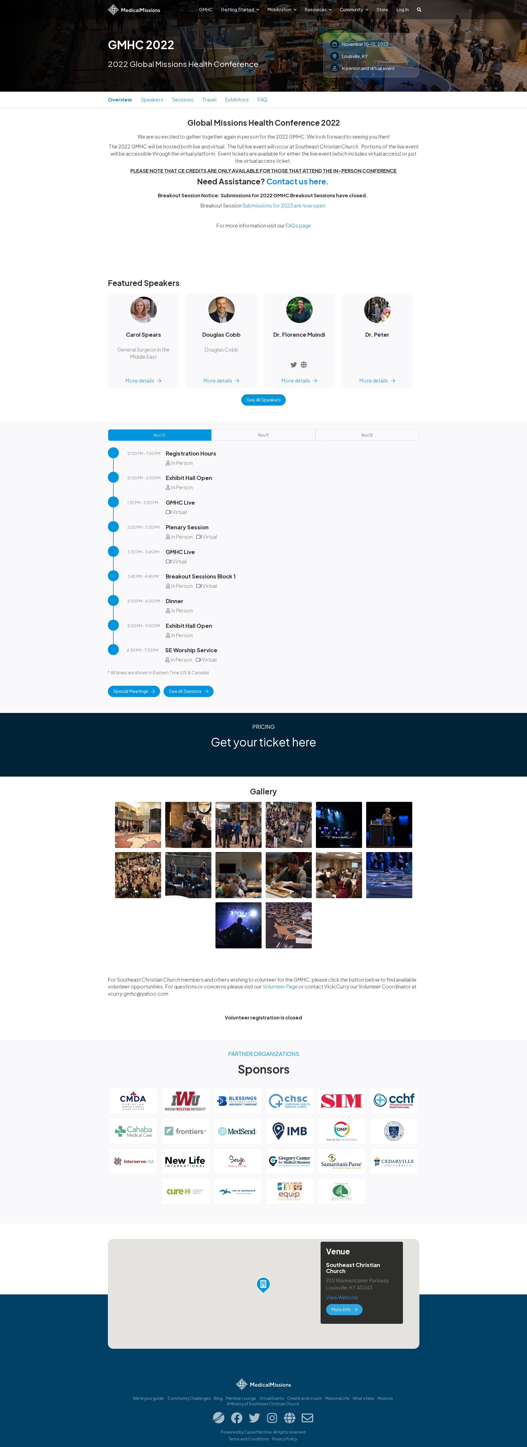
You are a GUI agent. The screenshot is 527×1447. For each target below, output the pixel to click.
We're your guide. (148, 1398)
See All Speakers (263, 400)
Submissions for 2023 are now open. (284, 205)
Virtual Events (271, 1398)
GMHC (206, 9)
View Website (342, 1297)
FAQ (262, 99)
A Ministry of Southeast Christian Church (263, 1403)
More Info (341, 1309)
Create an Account (304, 1398)
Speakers (152, 99)
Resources (316, 9)
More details (139, 380)
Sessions (183, 99)
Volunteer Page (281, 986)
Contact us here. (298, 181)
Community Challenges (189, 1398)
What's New (363, 1398)
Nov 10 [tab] (159, 434)
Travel (209, 99)
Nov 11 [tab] (263, 434)
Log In (402, 9)
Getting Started (238, 9)
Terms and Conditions (249, 1438)
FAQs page (298, 225)
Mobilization (279, 9)
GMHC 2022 (141, 44)
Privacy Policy (284, 1438)
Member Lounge (241, 1398)
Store (382, 9)
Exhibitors (237, 99)
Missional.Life (337, 1398)
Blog (218, 1398)
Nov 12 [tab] (367, 434)
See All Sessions (185, 691)
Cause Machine (258, 1431)
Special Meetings (130, 691)
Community (352, 9)
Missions (385, 1398)
